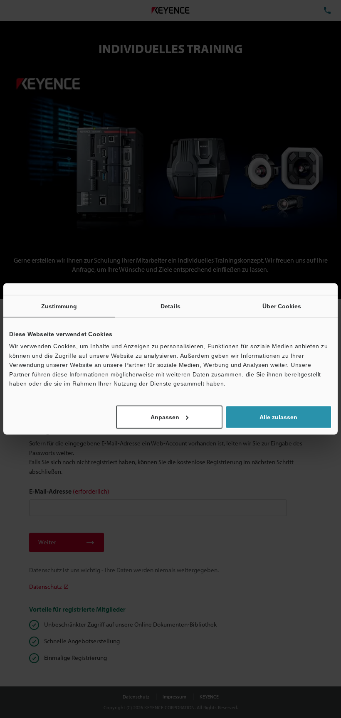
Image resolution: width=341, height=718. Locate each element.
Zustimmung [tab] (59, 306)
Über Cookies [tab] (281, 306)
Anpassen (165, 417)
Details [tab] (170, 306)
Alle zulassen (278, 417)
